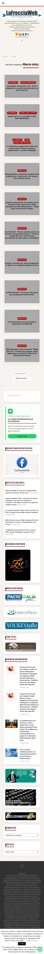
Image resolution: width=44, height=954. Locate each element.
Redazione (22, 170)
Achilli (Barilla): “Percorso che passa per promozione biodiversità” (22, 294)
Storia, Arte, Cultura (28, 113)
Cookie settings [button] (31, 940)
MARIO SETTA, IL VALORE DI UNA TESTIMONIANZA (22, 117)
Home (5, 56)
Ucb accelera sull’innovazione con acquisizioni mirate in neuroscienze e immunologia (28, 754)
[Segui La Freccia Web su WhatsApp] (40, 949)
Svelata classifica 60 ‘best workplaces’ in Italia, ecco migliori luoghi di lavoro (22, 264)
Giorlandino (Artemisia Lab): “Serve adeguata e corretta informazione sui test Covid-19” (22, 88)
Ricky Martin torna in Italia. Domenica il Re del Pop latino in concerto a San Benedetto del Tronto (21, 522)
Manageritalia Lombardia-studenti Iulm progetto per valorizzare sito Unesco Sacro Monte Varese (22, 176)
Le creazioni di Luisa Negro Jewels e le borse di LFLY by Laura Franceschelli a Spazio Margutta (21, 511)
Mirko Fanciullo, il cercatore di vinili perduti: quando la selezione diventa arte (20, 492)
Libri (27, 139)
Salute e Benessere (28, 82)
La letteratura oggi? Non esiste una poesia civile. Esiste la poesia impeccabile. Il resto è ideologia (22, 148)
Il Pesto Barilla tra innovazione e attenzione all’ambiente (22, 323)
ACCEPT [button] (21, 944)
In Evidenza (13, 82)
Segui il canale (22, 436)
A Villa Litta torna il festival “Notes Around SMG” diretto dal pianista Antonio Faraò (20, 531)
